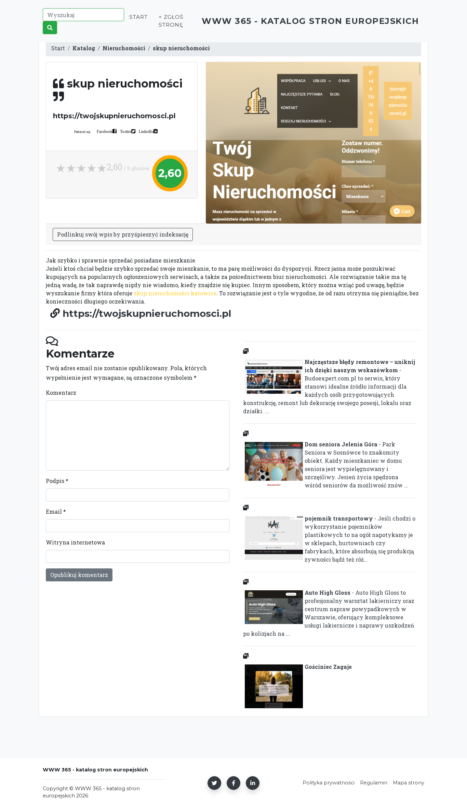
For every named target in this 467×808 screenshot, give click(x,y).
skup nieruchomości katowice (175, 293)
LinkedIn (146, 131)
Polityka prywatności (329, 783)
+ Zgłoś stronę (171, 21)
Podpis (57, 480)
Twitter (125, 131)
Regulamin (373, 783)
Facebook (104, 131)
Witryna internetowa (75, 542)
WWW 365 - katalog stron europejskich (310, 21)
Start (138, 17)
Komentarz (61, 392)
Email (56, 511)
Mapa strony (408, 783)
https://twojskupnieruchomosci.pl (147, 313)
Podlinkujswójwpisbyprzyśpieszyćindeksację (122, 234)
